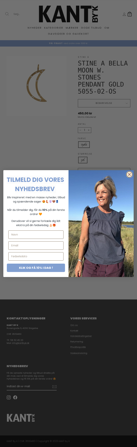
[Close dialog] (129, 174)
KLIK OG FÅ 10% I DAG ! (36, 268)
